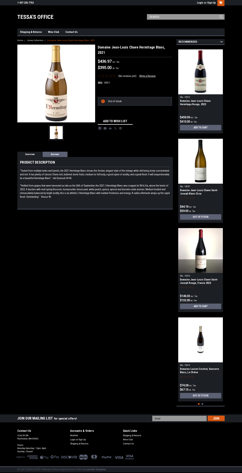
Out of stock (201, 216)
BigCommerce (68, 469)
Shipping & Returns (31, 32)
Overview (30, 154)
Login (200, 2)
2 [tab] (202, 404)
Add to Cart (201, 127)
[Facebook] (100, 128)
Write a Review (147, 76)
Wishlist (74, 435)
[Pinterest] (120, 128)
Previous (218, 42)
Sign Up (211, 2)
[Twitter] (115, 128)
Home (20, 40)
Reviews (55, 154)
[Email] (105, 128)
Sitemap (46, 469)
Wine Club (53, 32)
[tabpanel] (200, 90)
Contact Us (71, 32)
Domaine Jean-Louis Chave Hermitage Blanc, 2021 (71, 40)
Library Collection (35, 40)
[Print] (110, 128)
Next (221, 42)
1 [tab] (199, 404)
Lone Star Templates (96, 469)
